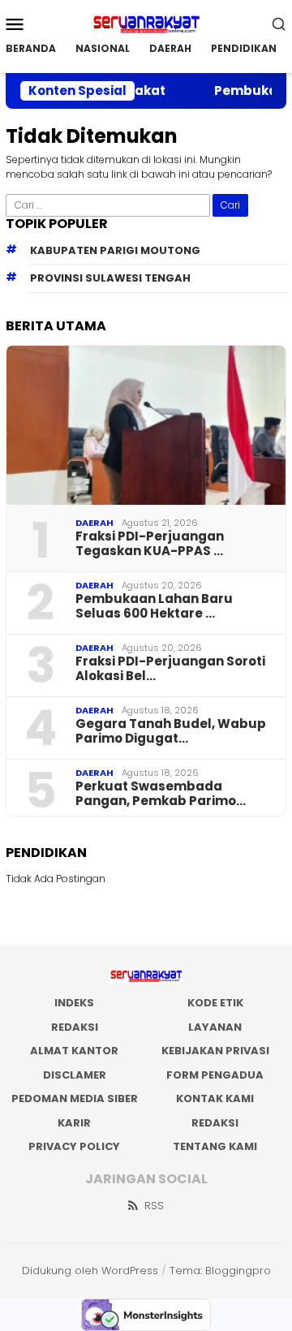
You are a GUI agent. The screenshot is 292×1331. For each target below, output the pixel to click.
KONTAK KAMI (215, 1098)
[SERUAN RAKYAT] (146, 22)
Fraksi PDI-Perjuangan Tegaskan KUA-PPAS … (149, 543)
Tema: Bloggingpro (220, 1270)
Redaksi (214, 1123)
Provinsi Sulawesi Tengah (110, 278)
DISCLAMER (74, 1075)
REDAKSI (74, 1027)
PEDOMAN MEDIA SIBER (74, 1098)
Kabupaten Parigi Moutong (115, 250)
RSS (154, 1205)
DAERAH (94, 522)
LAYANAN (215, 1027)
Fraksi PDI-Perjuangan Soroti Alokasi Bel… (170, 668)
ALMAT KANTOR (74, 1050)
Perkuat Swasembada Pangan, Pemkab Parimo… (160, 793)
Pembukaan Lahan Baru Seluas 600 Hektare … (154, 606)
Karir (74, 1123)
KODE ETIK (215, 1002)
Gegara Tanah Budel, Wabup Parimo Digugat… (170, 731)
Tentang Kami (215, 1146)
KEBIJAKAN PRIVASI (215, 1050)
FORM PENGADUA (215, 1075)
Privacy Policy (74, 1146)
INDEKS (74, 1002)
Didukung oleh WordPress (90, 1270)
